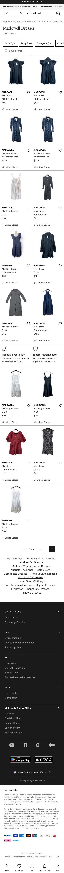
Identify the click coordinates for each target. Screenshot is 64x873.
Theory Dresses (32, 593)
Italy (57, 857)
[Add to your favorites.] (28, 92)
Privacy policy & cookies (31, 780)
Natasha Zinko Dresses (18, 585)
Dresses (53, 21)
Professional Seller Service (20, 677)
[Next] (40, 549)
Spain (51, 857)
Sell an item (11, 672)
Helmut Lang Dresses (44, 574)
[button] (58, 13)
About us (10, 713)
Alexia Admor (14, 558)
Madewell (18, 21)
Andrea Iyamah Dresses (40, 558)
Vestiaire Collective (18, 708)
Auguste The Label (21, 570)
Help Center (11, 693)
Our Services (13, 612)
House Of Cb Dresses (30, 577)
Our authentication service (20, 642)
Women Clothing (36, 21)
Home (6, 21)
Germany (43, 857)
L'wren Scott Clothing (30, 581)
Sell (7, 657)
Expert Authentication (45, 354)
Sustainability (12, 718)
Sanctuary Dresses (38, 589)
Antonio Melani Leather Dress (30, 566)
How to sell (11, 663)
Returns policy (13, 647)
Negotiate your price (13, 354)
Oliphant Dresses (46, 585)
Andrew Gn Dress (30, 562)
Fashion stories (13, 732)
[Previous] (24, 549)
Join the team (12, 728)
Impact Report (13, 723)
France (8, 857)
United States (32, 857)
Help (7, 687)
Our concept (12, 617)
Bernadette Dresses (15, 574)
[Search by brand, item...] (6, 13)
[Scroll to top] (52, 549)
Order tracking (13, 638)
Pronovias (17, 589)
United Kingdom (19, 857)
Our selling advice (15, 668)
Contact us (11, 698)
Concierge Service (15, 622)
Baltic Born (43, 570)
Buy (7, 632)
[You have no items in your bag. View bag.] (58, 13)
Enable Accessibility (32, 1)
